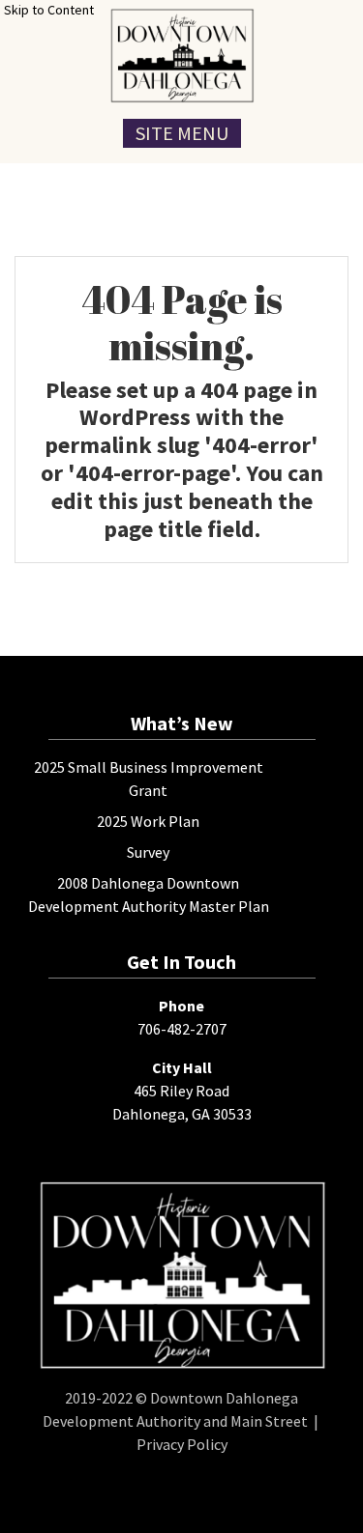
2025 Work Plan (148, 821)
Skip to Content (49, 9)
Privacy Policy (181, 1444)
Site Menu (182, 133)
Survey (148, 852)
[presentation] (181, 55)
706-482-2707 (182, 1028)
